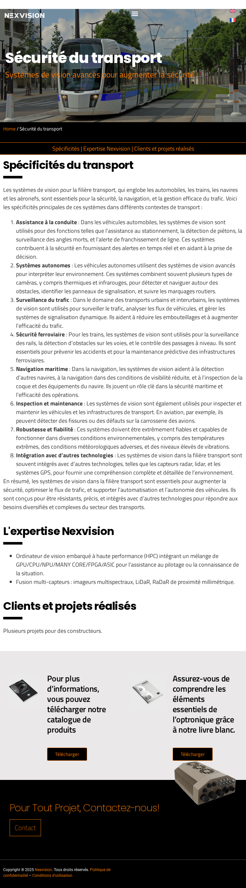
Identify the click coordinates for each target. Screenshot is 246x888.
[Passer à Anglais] (232, 10)
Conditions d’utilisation (52, 875)
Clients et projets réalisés (164, 148)
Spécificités (65, 148)
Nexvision (43, 870)
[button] (135, 13)
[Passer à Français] (232, 19)
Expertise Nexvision (106, 148)
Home (9, 128)
